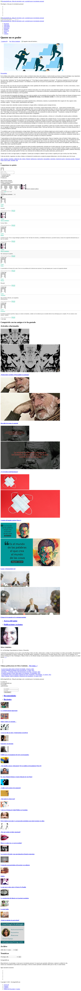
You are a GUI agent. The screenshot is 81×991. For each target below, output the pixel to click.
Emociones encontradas (7, 743)
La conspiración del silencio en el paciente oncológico (15, 898)
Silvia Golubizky (16, 41)
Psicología (6, 23)
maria (2, 206)
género (24, 159)
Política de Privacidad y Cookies (12, 989)
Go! (16, 950)
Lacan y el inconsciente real (8, 568)
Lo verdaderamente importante (9, 710)
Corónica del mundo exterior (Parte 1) (11, 520)
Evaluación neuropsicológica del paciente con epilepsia (15, 865)
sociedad (13, 160)
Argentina (10, 159)
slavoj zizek (7, 160)
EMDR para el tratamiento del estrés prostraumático (15, 754)
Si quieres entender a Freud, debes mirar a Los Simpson (20, 673)
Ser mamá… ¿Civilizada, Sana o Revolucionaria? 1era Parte (20, 671)
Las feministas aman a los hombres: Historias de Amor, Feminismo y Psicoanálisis (26, 674)
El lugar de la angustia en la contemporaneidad (13, 617)
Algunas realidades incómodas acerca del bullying (17, 670)
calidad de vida (18, 159)
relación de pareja (60, 159)
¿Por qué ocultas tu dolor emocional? (10, 832)
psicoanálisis (46, 159)
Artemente (7, 26)
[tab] (42, 621)
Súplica (3, 876)
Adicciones (6, 25)
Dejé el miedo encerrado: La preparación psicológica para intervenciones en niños (22, 821)
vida (17, 160)
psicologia (52, 159)
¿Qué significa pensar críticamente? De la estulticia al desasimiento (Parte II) (21, 766)
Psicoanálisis (4, 73)
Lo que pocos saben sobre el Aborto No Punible (17, 669)
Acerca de (6, 30)
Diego (2, 235)
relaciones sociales (70, 159)
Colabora (6, 987)
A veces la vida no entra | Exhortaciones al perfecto (14, 732)
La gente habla (5, 909)
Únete (5, 32)
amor (2, 159)
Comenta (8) (4, 41)
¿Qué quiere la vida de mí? (8, 799)
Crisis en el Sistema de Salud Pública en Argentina (14, 810)
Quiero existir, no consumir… (8, 721)
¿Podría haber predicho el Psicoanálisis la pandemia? (15, 374)
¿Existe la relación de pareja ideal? (10, 920)
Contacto (6, 33)
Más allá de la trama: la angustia (9, 423)
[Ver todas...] (32, 666)
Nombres (6, 29)
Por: (10, 41)
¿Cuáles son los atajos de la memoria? (11, 788)
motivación (40, 159)
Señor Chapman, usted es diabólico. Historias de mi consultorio (21, 676)
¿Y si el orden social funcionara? (9, 471)
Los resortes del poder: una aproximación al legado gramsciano (17, 854)
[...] (5, 657)
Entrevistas (6, 28)
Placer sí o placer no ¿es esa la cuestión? (11, 843)
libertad (28, 159)
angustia (6, 159)
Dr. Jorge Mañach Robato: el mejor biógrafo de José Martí (16, 777)
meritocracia (34, 159)
